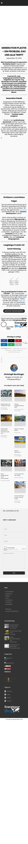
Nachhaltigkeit (9, 591)
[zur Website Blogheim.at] (14, 659)
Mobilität (7, 596)
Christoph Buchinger (14, 374)
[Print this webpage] (18, 344)
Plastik (14, 350)
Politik (7, 598)
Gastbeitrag (16, 348)
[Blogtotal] (14, 666)
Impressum (8, 609)
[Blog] (14, 663)
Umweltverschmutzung (14, 352)
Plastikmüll (19, 350)
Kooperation (23, 348)
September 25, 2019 (14, 58)
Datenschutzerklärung (11, 611)
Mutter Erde (9, 350)
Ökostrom (8, 602)
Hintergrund (8, 604)
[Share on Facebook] (4, 340)
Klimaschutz (8, 594)
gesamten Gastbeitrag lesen (14, 311)
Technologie (8, 600)
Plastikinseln (23, 210)
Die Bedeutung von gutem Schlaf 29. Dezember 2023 (15, 646)
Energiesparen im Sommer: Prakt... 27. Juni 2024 (14, 626)
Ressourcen (21, 300)
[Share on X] (11, 340)
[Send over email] (11, 344)
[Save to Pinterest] (18, 340)
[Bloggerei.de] (14, 668)
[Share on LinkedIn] (4, 344)
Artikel (25, 67)
